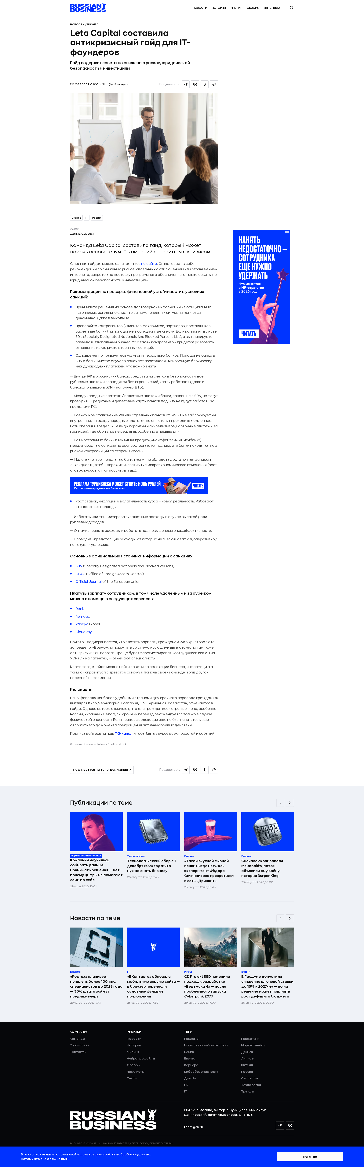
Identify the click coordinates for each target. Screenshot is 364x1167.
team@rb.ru (193, 1127)
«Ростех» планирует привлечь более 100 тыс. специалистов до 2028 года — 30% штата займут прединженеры (96, 986)
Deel (79, 609)
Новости (200, 7)
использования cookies (96, 1154)
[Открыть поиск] (291, 7)
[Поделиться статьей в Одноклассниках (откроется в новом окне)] (205, 84)
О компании (79, 1045)
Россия (96, 218)
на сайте (149, 263)
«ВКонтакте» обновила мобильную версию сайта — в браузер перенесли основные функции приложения (153, 986)
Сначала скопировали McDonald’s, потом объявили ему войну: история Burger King (262, 868)
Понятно (310, 1156)
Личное (247, 1058)
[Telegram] (280, 1125)
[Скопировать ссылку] (214, 84)
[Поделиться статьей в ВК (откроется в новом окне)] (195, 84)
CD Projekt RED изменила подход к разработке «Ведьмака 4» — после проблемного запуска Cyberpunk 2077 (207, 986)
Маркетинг (250, 1038)
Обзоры (253, 7)
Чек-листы (135, 1071)
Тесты (132, 1078)
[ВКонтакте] (290, 1125)
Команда (77, 1038)
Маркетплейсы (253, 1045)
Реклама (191, 1038)
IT (87, 218)
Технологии (251, 1085)
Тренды (247, 1091)
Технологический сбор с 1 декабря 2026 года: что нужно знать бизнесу (151, 866)
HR (186, 1085)
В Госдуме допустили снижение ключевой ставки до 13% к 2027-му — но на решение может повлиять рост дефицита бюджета (267, 986)
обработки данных (134, 1154)
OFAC (80, 574)
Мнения (236, 7)
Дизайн (190, 1078)
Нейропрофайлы (141, 1058)
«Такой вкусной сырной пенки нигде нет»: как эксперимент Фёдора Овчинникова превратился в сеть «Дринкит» (209, 870)
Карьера (191, 1065)
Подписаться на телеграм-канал (100, 769)
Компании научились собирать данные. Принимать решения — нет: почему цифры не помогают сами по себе (96, 870)
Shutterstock (117, 744)
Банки (189, 1052)
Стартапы (249, 1078)
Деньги (247, 1052)
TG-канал (124, 733)
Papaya (81, 624)
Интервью (272, 7)
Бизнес (93, 24)
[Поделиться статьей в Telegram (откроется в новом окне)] (186, 84)
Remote (82, 616)
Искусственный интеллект (206, 1045)
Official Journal (88, 581)
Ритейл (247, 1065)
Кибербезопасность (201, 1071)
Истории (219, 7)
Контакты (78, 1052)
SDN (78, 566)
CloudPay (83, 632)
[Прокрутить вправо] (290, 803)
